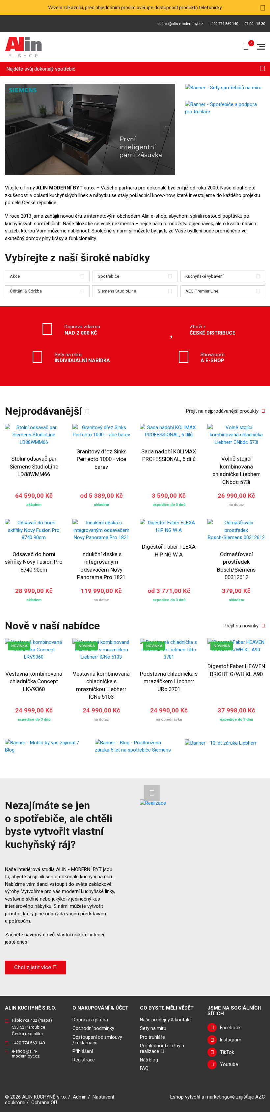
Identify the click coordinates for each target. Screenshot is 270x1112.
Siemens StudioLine (117, 291)
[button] (12, 129)
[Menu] (261, 47)
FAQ (144, 1068)
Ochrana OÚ (44, 1102)
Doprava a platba (90, 1019)
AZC (260, 1097)
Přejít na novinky (241, 626)
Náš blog (149, 1059)
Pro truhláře (152, 1037)
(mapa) (45, 1020)
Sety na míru (153, 1028)
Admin (80, 1097)
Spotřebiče (108, 276)
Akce (15, 276)
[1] (262, 69)
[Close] (263, 7)
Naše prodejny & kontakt (165, 1019)
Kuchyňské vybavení (204, 276)
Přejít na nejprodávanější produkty (222, 411)
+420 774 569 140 (223, 24)
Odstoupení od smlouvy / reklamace (97, 1040)
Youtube (229, 1064)
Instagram (230, 1039)
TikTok (227, 1052)
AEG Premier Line (201, 291)
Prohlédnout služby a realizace (162, 1048)
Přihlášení (82, 1051)
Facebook (230, 1027)
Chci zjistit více (32, 967)
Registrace (83, 1059)
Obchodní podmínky (93, 1028)
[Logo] (23, 47)
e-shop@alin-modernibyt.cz (180, 24)
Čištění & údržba (26, 291)
